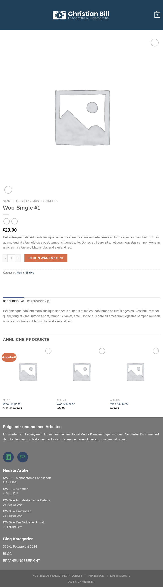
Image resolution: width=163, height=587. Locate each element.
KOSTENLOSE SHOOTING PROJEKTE (57, 575)
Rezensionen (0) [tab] (38, 301)
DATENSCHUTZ (120, 575)
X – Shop (22, 201)
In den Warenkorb (45, 258)
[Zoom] (8, 190)
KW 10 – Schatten (15, 489)
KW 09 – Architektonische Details (26, 500)
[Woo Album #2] (81, 371)
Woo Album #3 (119, 403)
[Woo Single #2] (28, 371)
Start (7, 201)
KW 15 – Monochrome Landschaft (27, 478)
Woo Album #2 (66, 403)
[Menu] (5, 15)
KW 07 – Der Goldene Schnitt (24, 522)
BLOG (7, 553)
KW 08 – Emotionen (17, 511)
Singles (51, 201)
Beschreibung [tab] (13, 301)
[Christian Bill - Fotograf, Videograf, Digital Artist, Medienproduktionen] (81, 15)
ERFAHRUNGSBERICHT (21, 560)
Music (37, 201)
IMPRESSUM (96, 575)
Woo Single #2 (12, 403)
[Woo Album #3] (135, 371)
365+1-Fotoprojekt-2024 (20, 546)
